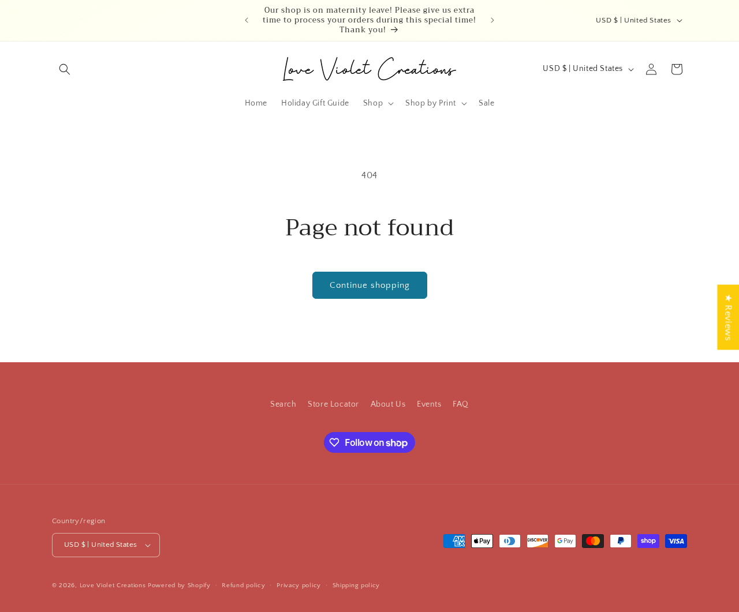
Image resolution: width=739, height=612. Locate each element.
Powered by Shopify (179, 585)
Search (283, 404)
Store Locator (333, 404)
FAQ (461, 404)
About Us (388, 404)
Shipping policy (356, 585)
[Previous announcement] (246, 20)
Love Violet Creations (113, 585)
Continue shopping (370, 285)
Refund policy (243, 585)
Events (429, 404)
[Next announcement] (492, 20)
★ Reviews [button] (728, 317)
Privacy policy (299, 585)
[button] (64, 69)
